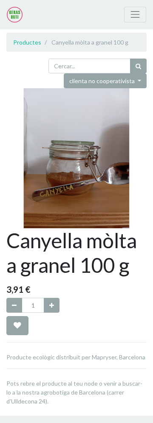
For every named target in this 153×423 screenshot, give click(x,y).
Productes (27, 42)
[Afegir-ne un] (52, 305)
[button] (17, 325)
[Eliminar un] (14, 305)
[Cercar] (138, 66)
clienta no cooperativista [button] (102, 80)
